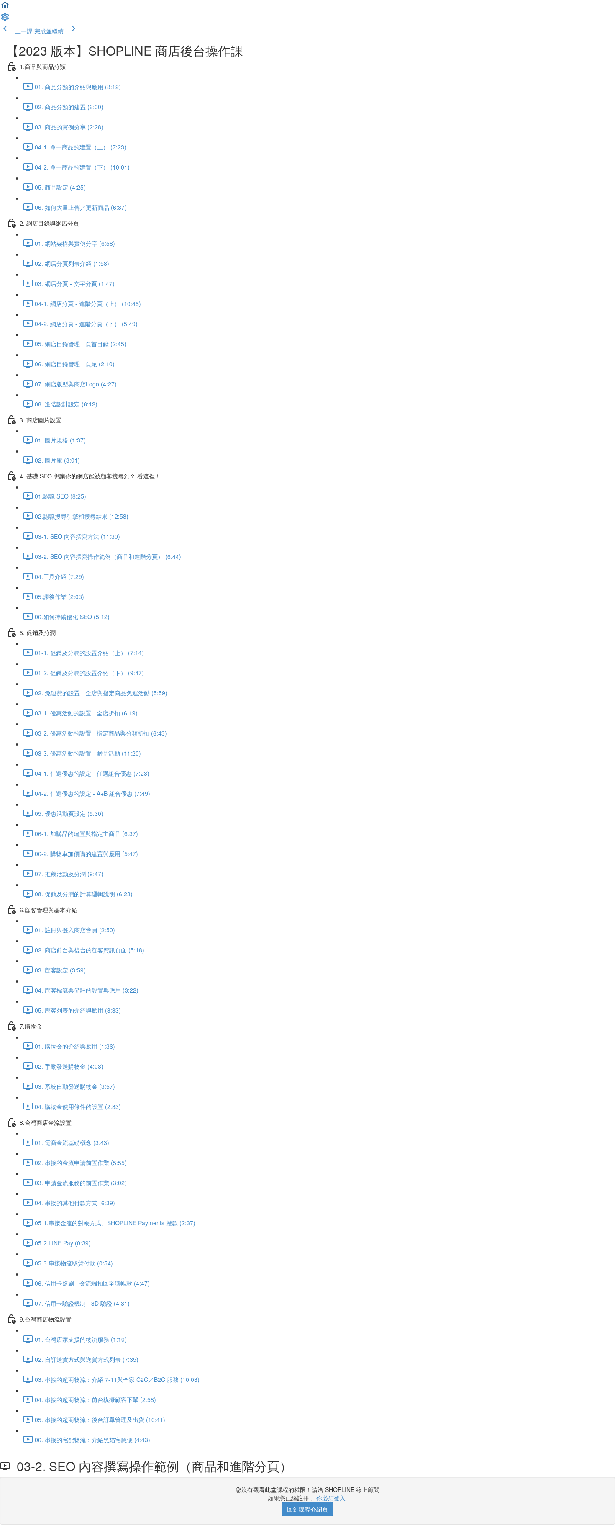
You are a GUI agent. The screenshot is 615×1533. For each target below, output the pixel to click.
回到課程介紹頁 (307, 1509)
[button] (5, 7)
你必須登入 (331, 1498)
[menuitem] (5, 19)
